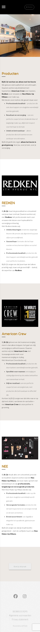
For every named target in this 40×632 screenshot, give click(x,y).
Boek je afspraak (20, 566)
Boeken (30, 7)
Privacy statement (20, 619)
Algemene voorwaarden (20, 615)
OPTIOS (24, 626)
